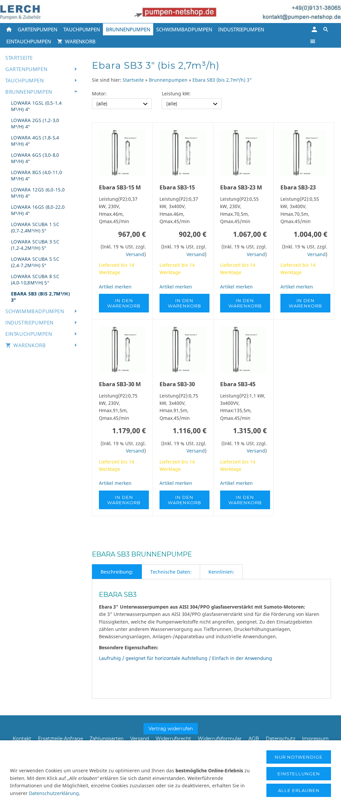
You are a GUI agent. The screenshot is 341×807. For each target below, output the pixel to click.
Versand (135, 254)
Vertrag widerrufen (171, 729)
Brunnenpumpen (168, 80)
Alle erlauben (299, 790)
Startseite (133, 80)
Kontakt (22, 739)
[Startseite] (9, 29)
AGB (253, 739)
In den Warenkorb (124, 303)
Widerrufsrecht (173, 739)
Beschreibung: (117, 572)
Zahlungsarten (107, 739)
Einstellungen (298, 773)
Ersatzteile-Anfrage (60, 739)
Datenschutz (280, 739)
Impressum (315, 739)
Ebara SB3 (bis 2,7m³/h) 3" (222, 80)
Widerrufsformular (220, 739)
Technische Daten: (170, 572)
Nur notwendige (299, 757)
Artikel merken (115, 286)
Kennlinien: (221, 572)
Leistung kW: (176, 93)
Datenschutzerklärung (54, 793)
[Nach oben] (334, 530)
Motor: (99, 93)
